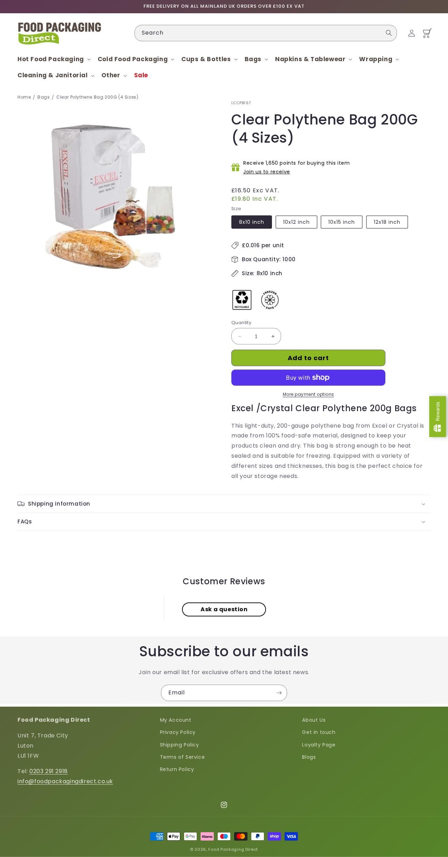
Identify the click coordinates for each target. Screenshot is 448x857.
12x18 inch (387, 222)
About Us (314, 719)
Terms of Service (182, 757)
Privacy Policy (178, 732)
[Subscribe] (279, 693)
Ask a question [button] (224, 609)
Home (24, 97)
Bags (43, 97)
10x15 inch (341, 222)
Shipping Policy (179, 744)
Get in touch (318, 732)
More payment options (308, 394)
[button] (53, 59)
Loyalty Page (318, 744)
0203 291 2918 (48, 771)
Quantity (241, 322)
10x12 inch (296, 222)
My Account (175, 719)
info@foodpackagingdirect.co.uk (65, 781)
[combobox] (266, 33)
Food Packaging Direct (233, 849)
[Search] (389, 33)
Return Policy (177, 769)
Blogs (309, 757)
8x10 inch (251, 222)
